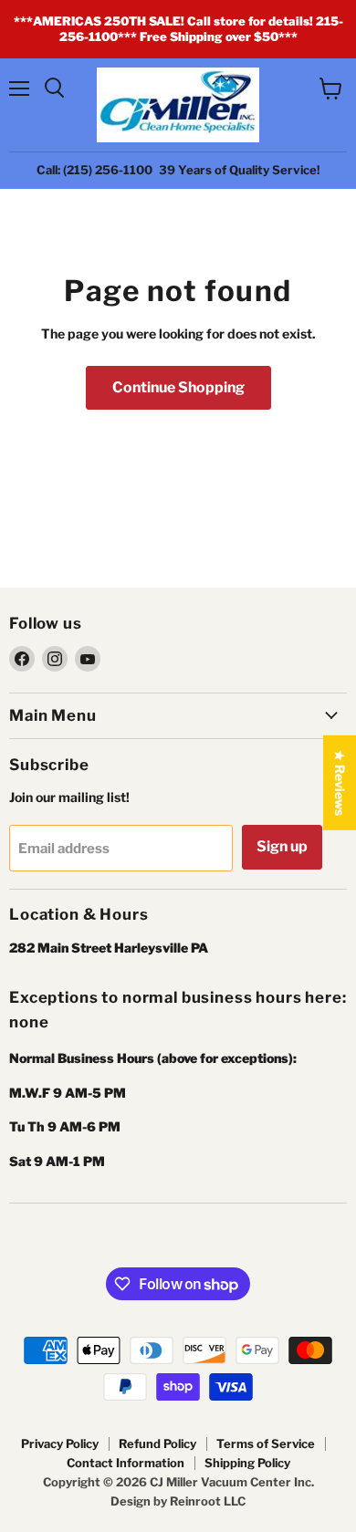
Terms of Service (265, 1443)
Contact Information (125, 1462)
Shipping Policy (247, 1462)
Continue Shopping (178, 387)
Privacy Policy (60, 1443)
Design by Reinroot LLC (178, 1501)
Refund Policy (157, 1443)
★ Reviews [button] (340, 782)
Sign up (282, 846)
